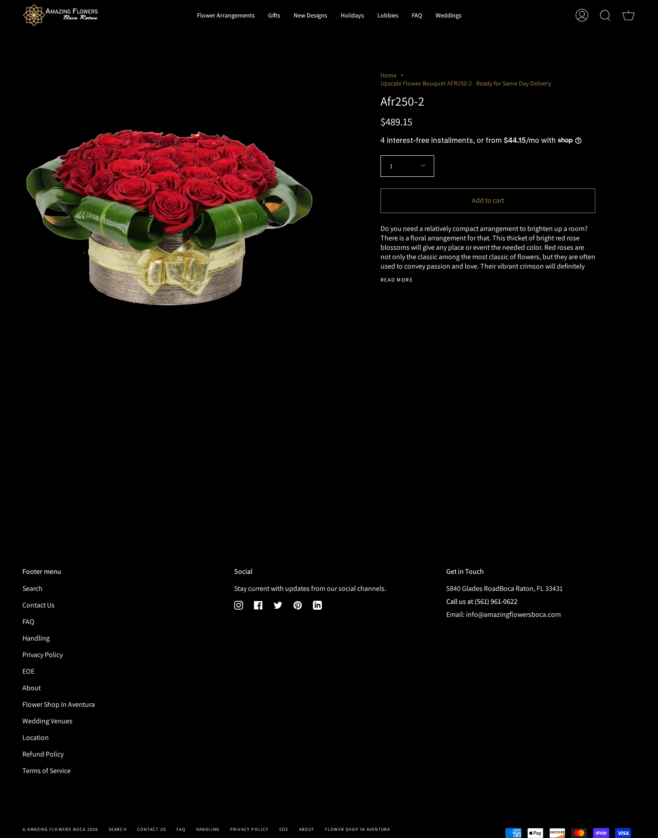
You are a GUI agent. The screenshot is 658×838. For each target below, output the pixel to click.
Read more (396, 279)
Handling (36, 638)
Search (32, 588)
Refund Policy (43, 754)
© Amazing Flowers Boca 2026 (60, 829)
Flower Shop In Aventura (58, 704)
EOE (28, 671)
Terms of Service (46, 770)
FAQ (28, 621)
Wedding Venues (47, 721)
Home (388, 75)
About (31, 688)
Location (35, 737)
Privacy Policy (42, 654)
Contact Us (38, 605)
